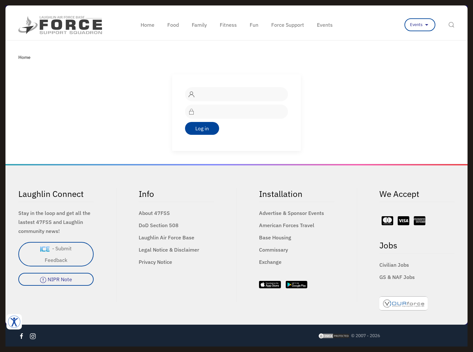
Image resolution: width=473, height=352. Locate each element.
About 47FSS (154, 213)
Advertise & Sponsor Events (291, 213)
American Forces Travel (286, 225)
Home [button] (147, 25)
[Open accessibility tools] (14, 321)
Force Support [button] (287, 25)
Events (416, 24)
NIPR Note (59, 279)
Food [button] (173, 25)
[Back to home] (60, 25)
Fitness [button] (228, 25)
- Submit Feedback (58, 254)
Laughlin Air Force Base (166, 237)
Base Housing (275, 237)
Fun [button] (254, 25)
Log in (202, 128)
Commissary (273, 249)
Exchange (270, 262)
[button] (451, 25)
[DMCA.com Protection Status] (334, 335)
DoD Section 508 (159, 225)
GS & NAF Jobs (397, 277)
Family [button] (199, 25)
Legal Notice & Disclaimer (169, 249)
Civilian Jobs (394, 265)
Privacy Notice (155, 262)
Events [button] (325, 25)
